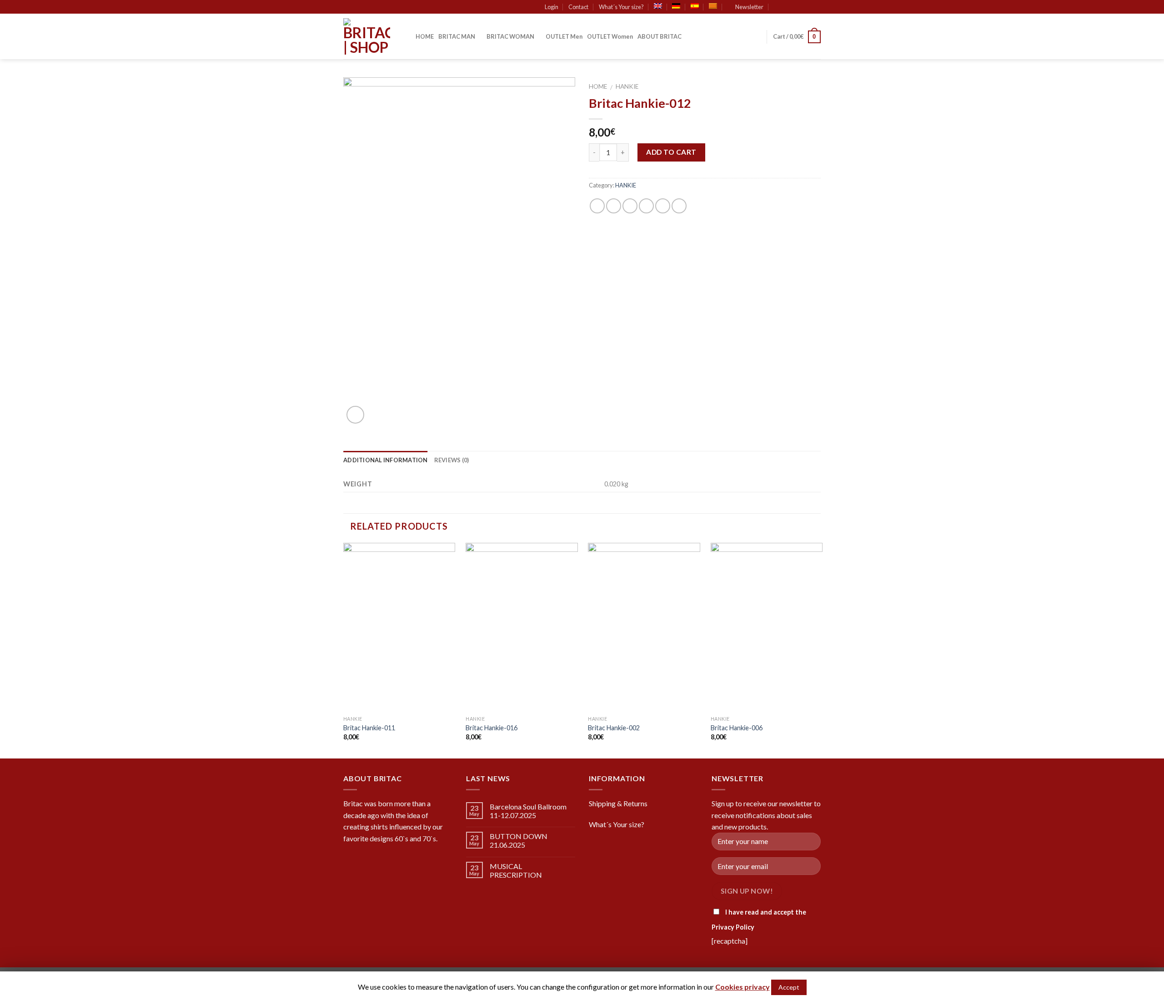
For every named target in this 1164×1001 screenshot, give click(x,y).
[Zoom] (355, 415)
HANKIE (627, 86)
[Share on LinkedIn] (679, 205)
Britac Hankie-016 (491, 728)
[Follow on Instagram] (799, 7)
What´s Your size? (621, 6)
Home (598, 86)
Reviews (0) (451, 460)
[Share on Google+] (662, 205)
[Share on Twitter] (613, 205)
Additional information (385, 460)
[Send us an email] (816, 7)
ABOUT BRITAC (659, 36)
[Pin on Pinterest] (646, 205)
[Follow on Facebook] (790, 7)
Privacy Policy (733, 927)
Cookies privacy (742, 986)
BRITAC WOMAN (510, 36)
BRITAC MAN (456, 36)
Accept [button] (788, 987)
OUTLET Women (610, 36)
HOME (425, 36)
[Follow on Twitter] (807, 7)
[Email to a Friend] (629, 205)
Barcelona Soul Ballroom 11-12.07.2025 (528, 810)
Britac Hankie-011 (369, 728)
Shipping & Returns (618, 803)
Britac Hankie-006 (737, 728)
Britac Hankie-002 (614, 728)
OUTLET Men (564, 36)
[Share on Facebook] (597, 205)
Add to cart (671, 152)
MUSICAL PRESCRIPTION (516, 870)
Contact (578, 6)
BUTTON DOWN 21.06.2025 (518, 840)
